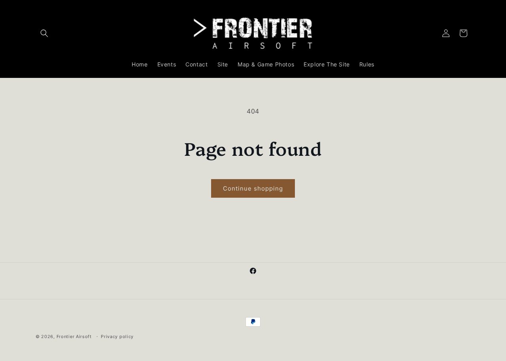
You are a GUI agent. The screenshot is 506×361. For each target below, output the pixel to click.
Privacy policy (117, 336)
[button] (44, 33)
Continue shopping (253, 188)
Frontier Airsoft (74, 336)
